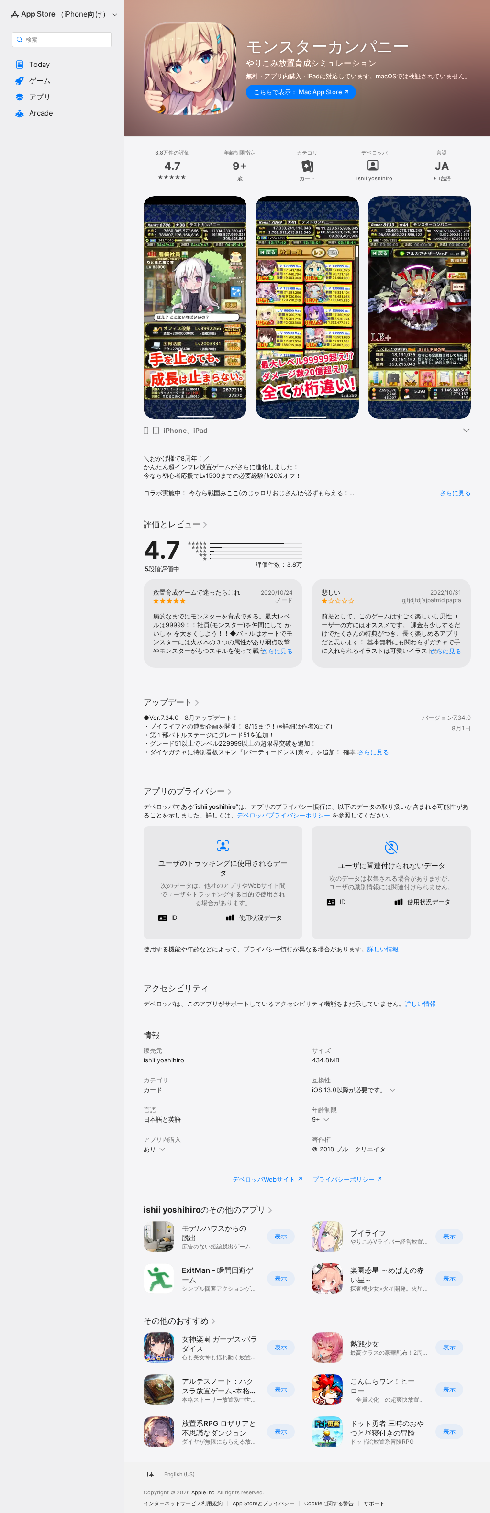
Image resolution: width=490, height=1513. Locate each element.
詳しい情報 (383, 949)
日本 (149, 1474)
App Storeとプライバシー (263, 1503)
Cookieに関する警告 (329, 1503)
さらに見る (455, 493)
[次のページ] (480, 166)
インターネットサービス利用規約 (183, 1503)
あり (150, 1149)
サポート (374, 1503)
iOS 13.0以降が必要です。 (349, 1089)
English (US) (179, 1474)
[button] (61, 64)
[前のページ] (134, 166)
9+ (316, 1119)
